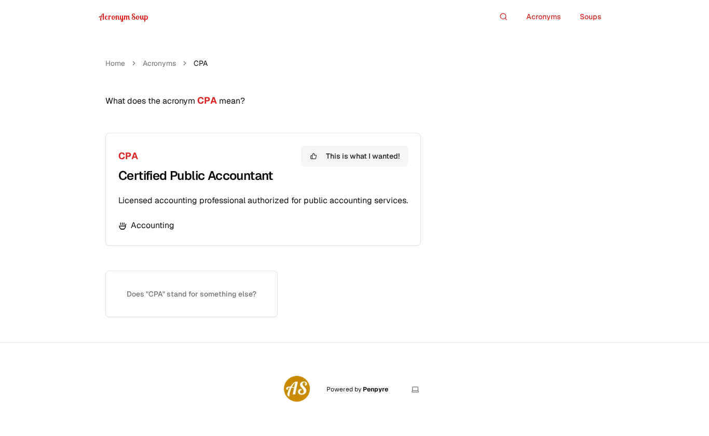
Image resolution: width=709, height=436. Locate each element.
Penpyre (375, 389)
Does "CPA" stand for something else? (191, 294)
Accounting (152, 225)
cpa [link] (201, 63)
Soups (591, 16)
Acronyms (543, 16)
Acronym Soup (123, 16)
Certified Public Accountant (195, 175)
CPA (128, 156)
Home (115, 63)
